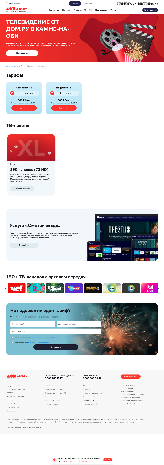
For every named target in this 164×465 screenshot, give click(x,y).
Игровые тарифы (52, 404)
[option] (15, 288)
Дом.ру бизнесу (13, 407)
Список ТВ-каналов (129, 385)
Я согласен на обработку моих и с (41, 337)
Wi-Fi (85, 386)
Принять (107, 460)
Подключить (24, 108)
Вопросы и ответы (128, 403)
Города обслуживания (15, 386)
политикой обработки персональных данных (57, 337)
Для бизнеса (88, 3)
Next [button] (158, 288)
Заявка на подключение (130, 397)
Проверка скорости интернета (133, 394)
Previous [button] (6, 288)
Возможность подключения (132, 400)
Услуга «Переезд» (128, 391)
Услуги (113, 10)
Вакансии (11, 411)
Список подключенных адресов (16, 391)
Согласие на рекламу (26, 422)
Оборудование (101, 10)
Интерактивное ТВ (90, 404)
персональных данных (36, 337)
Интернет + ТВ (80, 10)
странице (131, 422)
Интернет (66, 10)
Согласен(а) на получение (32, 342)
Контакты (11, 403)
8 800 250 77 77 (54, 378)
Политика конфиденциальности (66, 419)
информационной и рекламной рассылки (39, 342)
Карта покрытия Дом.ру (16, 396)
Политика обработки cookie (46, 422)
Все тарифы (54, 10)
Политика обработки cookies (76, 461)
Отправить (56, 347)
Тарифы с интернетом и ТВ (56, 393)
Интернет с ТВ (89, 397)
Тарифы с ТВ (50, 397)
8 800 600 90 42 (148, 4)
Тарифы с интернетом (54, 389)
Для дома (75, 3)
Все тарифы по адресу (54, 400)
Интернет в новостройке (93, 393)
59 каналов (27, 93)
